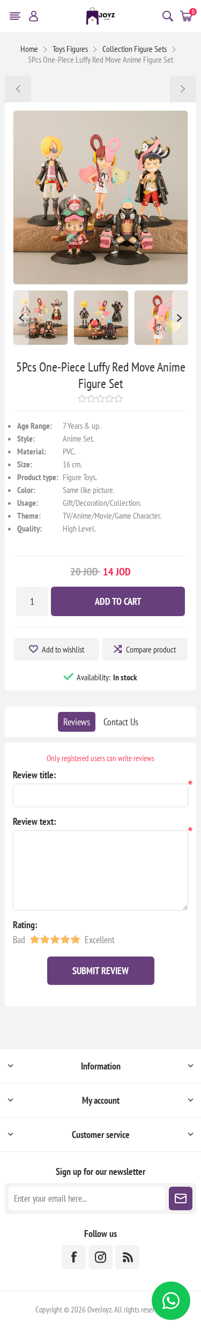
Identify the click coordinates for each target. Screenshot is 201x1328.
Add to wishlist (63, 649)
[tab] (76, 722)
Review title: (34, 775)
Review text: (34, 821)
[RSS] (127, 1257)
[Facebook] (74, 1257)
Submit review (100, 971)
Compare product (151, 649)
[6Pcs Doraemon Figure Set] (182, 88)
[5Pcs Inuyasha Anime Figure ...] (18, 88)
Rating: (25, 925)
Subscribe (180, 1198)
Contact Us (120, 722)
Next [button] (180, 318)
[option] (40, 317)
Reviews (76, 722)
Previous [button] (21, 318)
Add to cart (118, 601)
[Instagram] (100, 1257)
